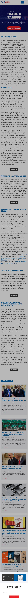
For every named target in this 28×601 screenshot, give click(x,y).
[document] (14, 300)
